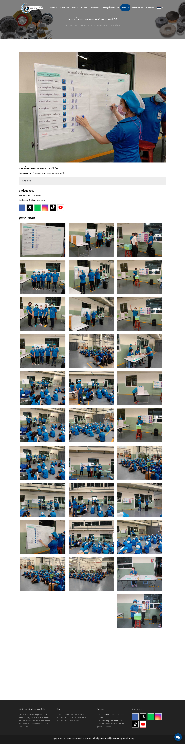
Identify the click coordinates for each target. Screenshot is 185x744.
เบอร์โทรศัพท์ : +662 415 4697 (111, 714)
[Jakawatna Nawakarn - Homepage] (32, 8)
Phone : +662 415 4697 (30, 195)
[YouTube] (60, 207)
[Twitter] (30, 207)
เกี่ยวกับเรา (64, 7)
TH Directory (128, 738)
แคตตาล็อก (95, 7)
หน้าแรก (53, 7)
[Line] (37, 207)
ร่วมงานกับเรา (137, 7)
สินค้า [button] (74, 7)
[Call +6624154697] (178, 730)
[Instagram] (45, 207)
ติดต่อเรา (150, 7)
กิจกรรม (125, 7)
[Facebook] (22, 207)
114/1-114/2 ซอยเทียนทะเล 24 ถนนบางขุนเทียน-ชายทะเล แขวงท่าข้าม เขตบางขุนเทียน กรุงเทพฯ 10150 (71, 717)
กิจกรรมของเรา (81, 25)
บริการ (84, 7)
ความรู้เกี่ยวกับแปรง (111, 7)
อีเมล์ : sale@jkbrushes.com (110, 720)
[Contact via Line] (178, 722)
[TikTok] (53, 207)
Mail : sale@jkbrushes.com (32, 200)
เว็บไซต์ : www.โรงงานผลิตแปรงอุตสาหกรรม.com (110, 725)
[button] (160, 7)
